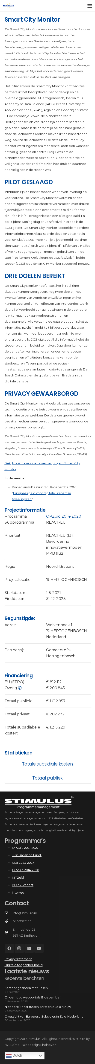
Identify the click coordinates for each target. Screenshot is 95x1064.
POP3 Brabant (22, 885)
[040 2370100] (9, 921)
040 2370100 (22, 921)
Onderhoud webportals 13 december (33, 997)
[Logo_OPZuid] (8, 5)
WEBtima (12, 1045)
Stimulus (33, 1039)
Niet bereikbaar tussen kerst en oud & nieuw (38, 1007)
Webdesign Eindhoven (39, 1045)
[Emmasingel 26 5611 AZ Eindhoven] (9, 933)
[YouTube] (39, 948)
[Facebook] (9, 948)
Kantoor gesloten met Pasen (26, 988)
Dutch (17, 1055)
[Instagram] (19, 948)
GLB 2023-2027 (23, 862)
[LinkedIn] (29, 948)
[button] (90, 5)
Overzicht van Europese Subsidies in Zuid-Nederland (44, 1016)
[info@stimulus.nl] (9, 913)
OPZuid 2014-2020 (63, 516)
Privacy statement (18, 959)
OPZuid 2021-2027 (25, 847)
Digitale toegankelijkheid (24, 965)
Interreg (18, 892)
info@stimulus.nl (25, 913)
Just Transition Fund (27, 855)
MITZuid (18, 877)
